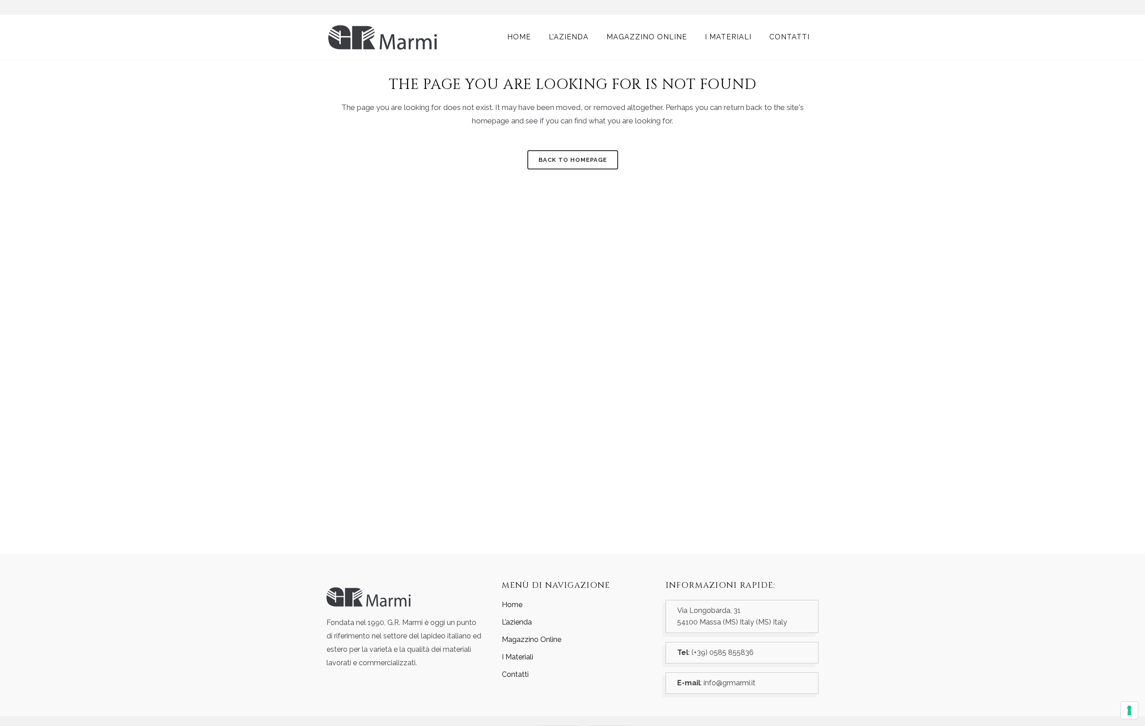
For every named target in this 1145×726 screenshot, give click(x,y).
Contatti (515, 674)
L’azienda (517, 622)
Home (512, 604)
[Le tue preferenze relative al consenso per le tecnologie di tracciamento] (1129, 710)
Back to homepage (573, 159)
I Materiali (517, 657)
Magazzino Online (531, 639)
